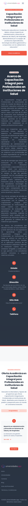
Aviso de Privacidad (7, 486)
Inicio (3, 471)
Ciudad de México (14, 271)
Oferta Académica (14, 53)
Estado (14, 268)
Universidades (5, 475)
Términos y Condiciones (8, 490)
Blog (2, 482)
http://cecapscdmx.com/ (14, 303)
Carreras (4, 479)
